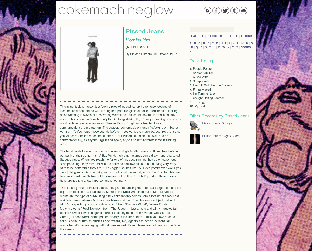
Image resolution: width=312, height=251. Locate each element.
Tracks (246, 36)
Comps (246, 47)
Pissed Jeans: (217, 123)
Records (231, 36)
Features (197, 36)
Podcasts (214, 36)
